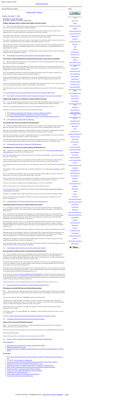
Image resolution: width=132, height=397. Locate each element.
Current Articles (31, 12)
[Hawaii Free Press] (41, 4)
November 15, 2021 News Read (13, 19)
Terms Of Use (47, 394)
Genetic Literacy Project (75, 54)
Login (67, 394)
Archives (39, 12)
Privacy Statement (57, 394)
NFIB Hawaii (75, 186)
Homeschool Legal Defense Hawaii (75, 134)
